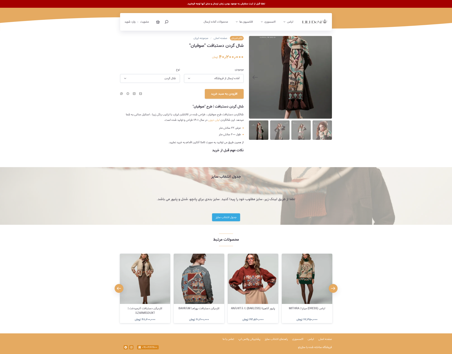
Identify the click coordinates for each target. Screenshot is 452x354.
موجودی (239, 69)
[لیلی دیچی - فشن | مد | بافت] (315, 22)
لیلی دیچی (214, 120)
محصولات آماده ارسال (216, 21)
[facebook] (140, 94)
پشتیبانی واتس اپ (249, 339)
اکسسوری (270, 21)
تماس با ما (228, 339)
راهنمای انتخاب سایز (276, 339)
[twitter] (134, 94)
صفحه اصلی (220, 38)
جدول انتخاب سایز (226, 217)
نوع (178, 69)
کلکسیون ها (246, 21)
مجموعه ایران (201, 38)
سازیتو (301, 347)
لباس (290, 21)
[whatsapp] (121, 94)
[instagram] (131, 347)
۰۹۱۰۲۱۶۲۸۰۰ (149, 347)
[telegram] (127, 94)
